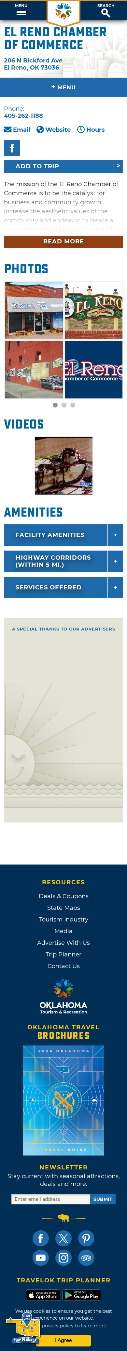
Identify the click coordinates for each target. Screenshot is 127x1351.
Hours (95, 129)
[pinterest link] (86, 1238)
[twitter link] (63, 1238)
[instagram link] (63, 1258)
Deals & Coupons (64, 896)
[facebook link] (41, 1238)
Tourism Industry (63, 919)
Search (106, 6)
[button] (21, 11)
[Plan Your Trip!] (23, 1328)
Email (21, 129)
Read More (63, 241)
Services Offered (49, 587)
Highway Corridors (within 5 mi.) (53, 561)
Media (63, 931)
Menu (21, 6)
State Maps (63, 907)
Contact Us (64, 966)
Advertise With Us (63, 942)
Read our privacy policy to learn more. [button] (63, 1326)
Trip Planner (63, 954)
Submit (102, 1199)
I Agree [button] (63, 1340)
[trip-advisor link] (86, 1258)
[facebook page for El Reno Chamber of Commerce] (12, 148)
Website (58, 129)
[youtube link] (41, 1258)
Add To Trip (37, 166)
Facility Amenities (50, 535)
